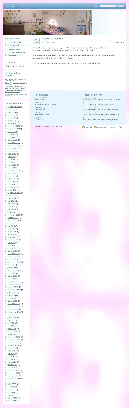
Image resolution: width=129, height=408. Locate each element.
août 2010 (12, 348)
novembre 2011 (14, 306)
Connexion (113, 127)
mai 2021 (11, 118)
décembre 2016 (14, 215)
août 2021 (12, 115)
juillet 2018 (12, 179)
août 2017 (12, 195)
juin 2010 (11, 354)
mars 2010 (12, 362)
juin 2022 (11, 112)
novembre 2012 (14, 284)
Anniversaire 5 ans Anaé (12, 92)
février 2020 (12, 140)
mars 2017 (12, 209)
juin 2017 (11, 201)
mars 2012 (12, 298)
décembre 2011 (14, 304)
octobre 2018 (13, 173)
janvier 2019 (12, 168)
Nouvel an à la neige (52, 38)
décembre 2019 (14, 143)
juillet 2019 (12, 154)
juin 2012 (11, 295)
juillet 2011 (12, 318)
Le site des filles (36, 20)
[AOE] (120, 127)
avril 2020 (11, 137)
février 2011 (12, 331)
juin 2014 (11, 268)
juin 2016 (11, 226)
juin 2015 (11, 243)
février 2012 (12, 301)
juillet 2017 (12, 198)
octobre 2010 (13, 343)
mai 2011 (11, 323)
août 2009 (12, 381)
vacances (53, 42)
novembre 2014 (14, 256)
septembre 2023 (14, 107)
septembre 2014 (14, 262)
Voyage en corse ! (15, 42)
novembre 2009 (14, 373)
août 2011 (11, 315)
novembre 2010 (14, 340)
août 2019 (12, 151)
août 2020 (12, 132)
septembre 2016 (14, 220)
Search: (96, 6)
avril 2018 (11, 184)
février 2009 (12, 398)
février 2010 (12, 365)
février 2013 (12, 276)
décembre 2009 (14, 370)
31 (36, 41)
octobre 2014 (13, 259)
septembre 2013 (14, 270)
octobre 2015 (13, 240)
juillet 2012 (12, 293)
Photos (47, 42)
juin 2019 (11, 157)
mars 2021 (12, 121)
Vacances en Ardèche (16, 52)
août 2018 (12, 176)
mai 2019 (11, 159)
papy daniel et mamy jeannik (91, 98)
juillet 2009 (12, 384)
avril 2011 (11, 326)
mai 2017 (11, 204)
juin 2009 (11, 387)
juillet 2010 (12, 351)
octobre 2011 (13, 309)
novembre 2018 (14, 171)
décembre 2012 (14, 282)
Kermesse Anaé (14, 50)
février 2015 (12, 251)
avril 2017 (11, 207)
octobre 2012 (13, 287)
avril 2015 (11, 245)
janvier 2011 (12, 334)
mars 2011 (12, 329)
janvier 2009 (12, 401)
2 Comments (120, 42)
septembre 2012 (14, 290)
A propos (10, 6)
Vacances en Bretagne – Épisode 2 (17, 46)
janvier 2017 (12, 212)
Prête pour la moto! (15, 55)
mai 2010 (11, 356)
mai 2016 (11, 229)
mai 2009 (11, 390)
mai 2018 (11, 182)
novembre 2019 (14, 145)
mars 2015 (12, 248)
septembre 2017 (14, 193)
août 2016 (12, 223)
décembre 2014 (14, 254)
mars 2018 (12, 187)
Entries (88, 127)
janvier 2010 (12, 367)
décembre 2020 (14, 126)
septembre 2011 (14, 312)
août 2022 (12, 109)
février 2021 (12, 123)
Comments (101, 127)
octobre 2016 (13, 218)
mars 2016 (12, 232)
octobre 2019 (13, 148)
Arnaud (7, 83)
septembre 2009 (14, 379)
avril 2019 (11, 162)
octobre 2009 (13, 376)
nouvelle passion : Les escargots (16, 95)
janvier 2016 (12, 237)
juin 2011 (11, 320)
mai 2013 (11, 273)
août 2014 (12, 265)
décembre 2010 (14, 337)
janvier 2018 (12, 190)
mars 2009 (12, 395)
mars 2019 (12, 165)
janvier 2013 (12, 279)
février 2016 (12, 234)
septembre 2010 (14, 345)
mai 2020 (11, 134)
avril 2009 (11, 393)
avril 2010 (11, 359)
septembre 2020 (14, 129)
